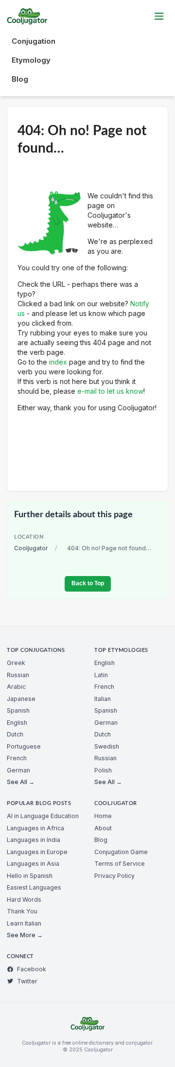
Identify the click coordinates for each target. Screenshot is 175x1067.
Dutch (15, 734)
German (18, 770)
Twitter (27, 981)
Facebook (31, 969)
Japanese (21, 698)
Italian (102, 698)
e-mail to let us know (110, 391)
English (17, 722)
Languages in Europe (37, 852)
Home (103, 816)
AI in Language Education (43, 816)
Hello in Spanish (29, 875)
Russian (18, 675)
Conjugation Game (121, 852)
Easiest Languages (34, 887)
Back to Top (87, 583)
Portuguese (24, 746)
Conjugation (33, 41)
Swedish (106, 746)
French (17, 758)
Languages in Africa (35, 828)
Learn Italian (24, 923)
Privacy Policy (114, 875)
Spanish (18, 710)
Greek (16, 662)
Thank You (22, 911)
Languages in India (33, 839)
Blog (20, 79)
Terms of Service (119, 863)
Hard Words (24, 899)
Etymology (31, 60)
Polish (103, 770)
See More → (25, 935)
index (58, 362)
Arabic (16, 686)
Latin (101, 675)
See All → (21, 782)
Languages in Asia (33, 863)
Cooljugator (31, 548)
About (103, 828)
